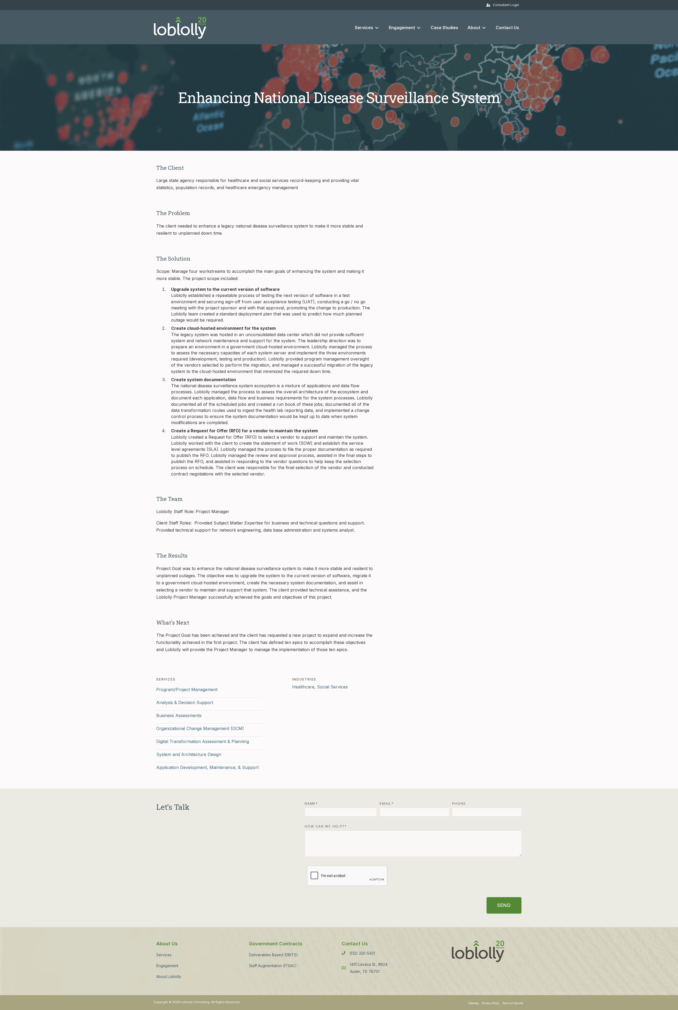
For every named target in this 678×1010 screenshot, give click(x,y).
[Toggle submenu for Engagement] (419, 28)
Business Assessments (179, 715)
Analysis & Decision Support (184, 702)
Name (310, 804)
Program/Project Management (186, 689)
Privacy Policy (490, 1003)
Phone (459, 804)
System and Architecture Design (188, 754)
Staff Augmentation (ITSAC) (273, 965)
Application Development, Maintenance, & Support (207, 767)
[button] (504, 905)
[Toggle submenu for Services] (377, 28)
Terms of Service (512, 1003)
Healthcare (303, 686)
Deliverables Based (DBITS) (273, 955)
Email (385, 804)
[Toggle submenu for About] (484, 28)
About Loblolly (168, 976)
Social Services (332, 686)
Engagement (167, 965)
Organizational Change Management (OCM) (200, 728)
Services (164, 955)
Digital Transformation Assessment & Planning (202, 741)
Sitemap (473, 1003)
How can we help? (325, 826)
